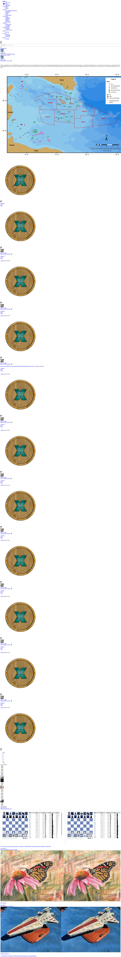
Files (4, 37)
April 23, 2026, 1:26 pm (5, 700)
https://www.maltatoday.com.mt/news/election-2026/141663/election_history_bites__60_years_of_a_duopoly (22, 366)
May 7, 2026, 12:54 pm (5, 478)
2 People (2, 260)
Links (6, 1)
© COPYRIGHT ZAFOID (6, 955)
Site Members (6, 6)
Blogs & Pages (6, 27)
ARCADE (6, 16)
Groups (5, 3)
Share (2, 205)
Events (5, 33)
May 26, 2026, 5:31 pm (5, 55)
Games (5, 9)
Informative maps (11, 54)
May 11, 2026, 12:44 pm (5, 364)
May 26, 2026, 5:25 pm (5, 60)
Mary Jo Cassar (4, 252)
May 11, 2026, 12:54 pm (5, 309)
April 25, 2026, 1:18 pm (5, 588)
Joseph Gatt (3, 52)
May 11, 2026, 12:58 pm (5, 254)
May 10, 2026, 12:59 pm (5, 422)
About (23, 955)
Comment (2, 203)
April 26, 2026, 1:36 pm (5, 533)
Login (2, 48)
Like (1, 204)
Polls (4, 30)
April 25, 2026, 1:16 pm (5, 644)
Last (4, 762)
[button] (1, 42)
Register (4, 48)
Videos (5, 23)
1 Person (2, 315)
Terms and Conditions (29, 955)
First (4, 752)
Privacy (35, 955)
